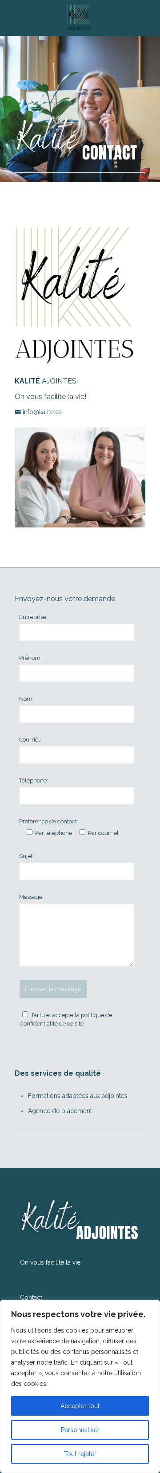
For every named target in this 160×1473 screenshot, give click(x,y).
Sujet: (26, 856)
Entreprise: (33, 617)
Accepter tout (80, 1405)
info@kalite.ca (42, 411)
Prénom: (30, 658)
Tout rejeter (80, 1453)
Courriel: (30, 739)
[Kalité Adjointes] (80, 17)
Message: (31, 897)
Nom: (26, 698)
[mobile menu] (148, 17)
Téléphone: (33, 780)
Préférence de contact (48, 821)
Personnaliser (80, 1429)
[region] (80, 1386)
